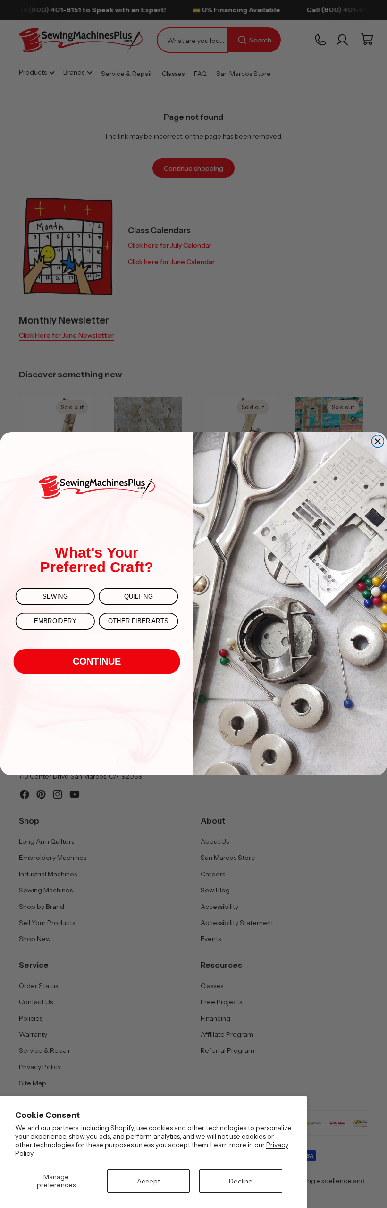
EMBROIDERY (55, 621)
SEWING (54, 596)
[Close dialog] (377, 441)
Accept (148, 1181)
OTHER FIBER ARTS (138, 621)
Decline (240, 1181)
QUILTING (138, 596)
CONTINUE (97, 661)
